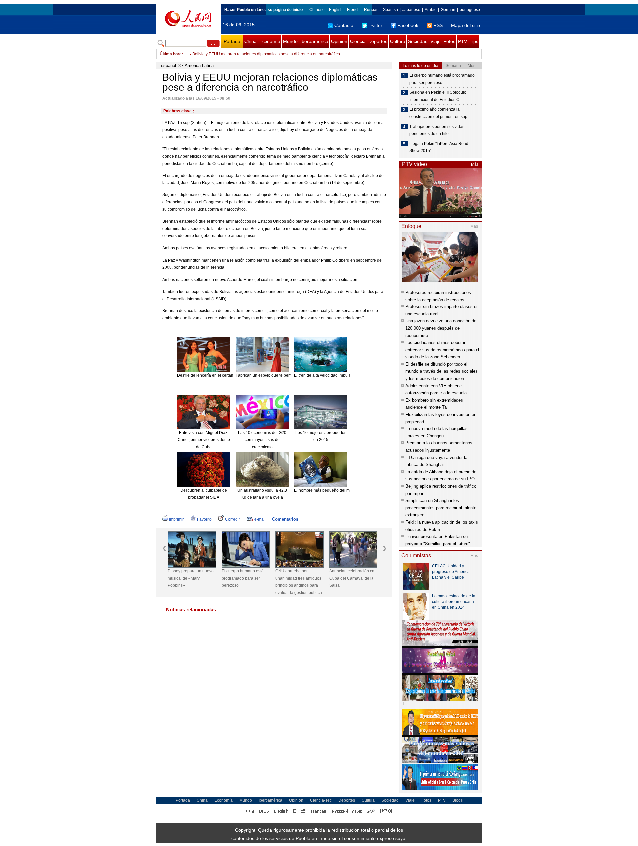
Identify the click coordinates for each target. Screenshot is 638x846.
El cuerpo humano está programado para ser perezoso (243, 578)
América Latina (199, 65)
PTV (462, 41)
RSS (438, 25)
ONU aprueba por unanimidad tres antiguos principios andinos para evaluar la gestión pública (298, 582)
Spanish (390, 9)
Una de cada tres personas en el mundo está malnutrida (243, 54)
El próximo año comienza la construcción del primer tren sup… (440, 113)
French (353, 9)
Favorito (204, 519)
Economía (269, 41)
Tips (474, 41)
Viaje (435, 41)
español (168, 65)
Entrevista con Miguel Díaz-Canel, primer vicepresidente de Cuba (204, 439)
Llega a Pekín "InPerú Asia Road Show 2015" (438, 147)
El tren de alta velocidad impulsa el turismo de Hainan (342, 375)
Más (474, 164)
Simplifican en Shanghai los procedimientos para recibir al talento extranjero (440, 507)
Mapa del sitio (465, 25)
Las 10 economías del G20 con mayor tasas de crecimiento (262, 439)
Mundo (290, 41)
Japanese (411, 9)
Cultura (397, 41)
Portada (232, 41)
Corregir (232, 519)
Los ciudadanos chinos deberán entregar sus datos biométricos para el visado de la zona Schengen (442, 349)
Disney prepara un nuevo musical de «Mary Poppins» (191, 578)
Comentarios (285, 519)
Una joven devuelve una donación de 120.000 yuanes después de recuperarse (440, 328)
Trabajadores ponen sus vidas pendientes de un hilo (436, 130)
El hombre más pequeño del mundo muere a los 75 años (345, 490)
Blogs (457, 800)
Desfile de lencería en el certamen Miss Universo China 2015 (232, 375)
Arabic (430, 9)
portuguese (470, 9)
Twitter (375, 25)
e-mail (260, 519)
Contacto (343, 25)
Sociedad (418, 41)
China (250, 41)
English (336, 9)
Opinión (339, 41)
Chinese (317, 9)
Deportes (377, 41)
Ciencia (358, 41)
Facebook (407, 25)
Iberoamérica (314, 41)
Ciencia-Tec (321, 800)
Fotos (449, 41)
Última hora (171, 54)
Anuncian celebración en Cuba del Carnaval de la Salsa (351, 578)
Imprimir (176, 519)
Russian (371, 9)
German (448, 9)
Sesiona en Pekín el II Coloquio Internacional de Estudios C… (437, 96)
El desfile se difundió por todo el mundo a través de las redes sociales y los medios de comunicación (441, 371)
